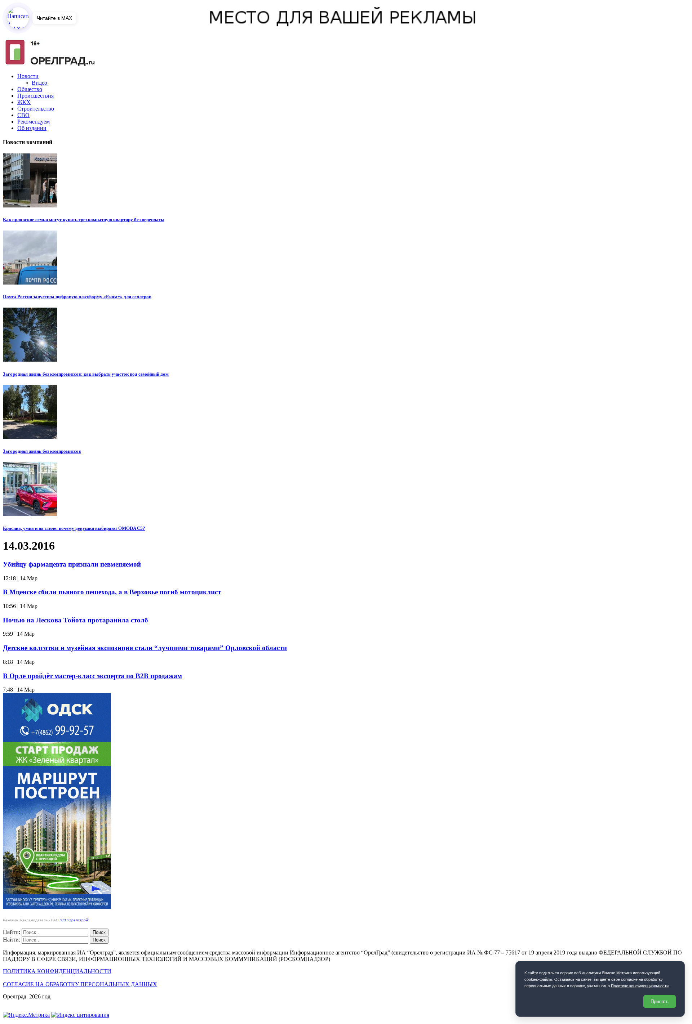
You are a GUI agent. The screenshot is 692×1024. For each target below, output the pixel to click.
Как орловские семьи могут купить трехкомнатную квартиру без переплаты (83, 219)
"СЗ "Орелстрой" (74, 920)
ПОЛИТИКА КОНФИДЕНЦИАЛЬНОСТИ (57, 971)
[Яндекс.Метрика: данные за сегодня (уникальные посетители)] (26, 1015)
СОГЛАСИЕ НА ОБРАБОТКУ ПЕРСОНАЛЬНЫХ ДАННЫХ (80, 984)
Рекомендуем (33, 122)
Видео (39, 83)
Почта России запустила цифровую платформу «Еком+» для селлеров (77, 296)
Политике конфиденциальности (640, 986)
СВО (23, 115)
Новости (28, 76)
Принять (660, 1001)
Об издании (31, 128)
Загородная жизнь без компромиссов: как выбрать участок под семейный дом (86, 374)
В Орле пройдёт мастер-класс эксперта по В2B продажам (92, 676)
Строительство (35, 109)
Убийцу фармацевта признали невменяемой (72, 564)
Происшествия (35, 96)
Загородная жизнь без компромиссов (42, 451)
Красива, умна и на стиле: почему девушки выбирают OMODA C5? (74, 528)
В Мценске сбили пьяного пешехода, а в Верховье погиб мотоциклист (112, 592)
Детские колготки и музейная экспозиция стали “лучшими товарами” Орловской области (145, 648)
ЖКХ (24, 102)
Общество (29, 89)
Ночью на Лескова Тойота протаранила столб (75, 620)
